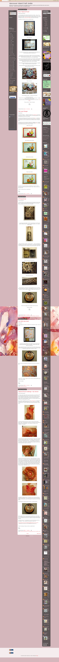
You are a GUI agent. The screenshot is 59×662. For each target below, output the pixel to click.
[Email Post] (31, 193)
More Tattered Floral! (23, 11)
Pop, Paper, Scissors (45, 524)
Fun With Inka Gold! (23, 321)
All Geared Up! (22, 199)
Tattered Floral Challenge (27, 17)
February (46, 27)
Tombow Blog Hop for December (48, 213)
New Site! (45, 634)
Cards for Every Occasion (46, 224)
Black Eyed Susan (48, 308)
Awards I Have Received (12, 31)
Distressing (21, 531)
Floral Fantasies (46, 333)
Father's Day (11, 45)
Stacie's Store (46, 558)
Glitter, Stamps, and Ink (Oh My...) (47, 356)
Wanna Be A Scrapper (45, 633)
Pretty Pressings (46, 533)
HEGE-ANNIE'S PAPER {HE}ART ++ (47, 386)
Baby (10, 33)
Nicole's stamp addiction (46, 493)
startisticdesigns (46, 559)
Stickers (10, 74)
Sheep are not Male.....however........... (48, 442)
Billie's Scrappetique (46, 197)
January (46, 28)
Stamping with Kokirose (46, 573)
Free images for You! (48, 448)
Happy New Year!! (46, 182)
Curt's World (45, 285)
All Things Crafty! (46, 181)
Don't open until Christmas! (48, 325)
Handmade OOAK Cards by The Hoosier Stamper (46, 370)
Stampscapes (11, 69)
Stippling (10, 75)
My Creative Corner (46, 485)
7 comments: (28, 530)
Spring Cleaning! (48, 352)
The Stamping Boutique (12, 78)
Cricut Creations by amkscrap (46, 279)
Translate (46, 14)
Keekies (45, 420)
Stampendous (11, 66)
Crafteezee (45, 243)
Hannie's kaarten (46, 376)
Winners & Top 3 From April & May (48, 162)
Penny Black (37, 531)
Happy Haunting (48, 330)
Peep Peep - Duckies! (48, 281)
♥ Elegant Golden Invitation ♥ (48, 268)
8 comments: (28, 193)
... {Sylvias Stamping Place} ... (46, 151)
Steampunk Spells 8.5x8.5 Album (48, 426)
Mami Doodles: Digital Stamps (46, 464)
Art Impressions (35, 114)
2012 (44, 30)
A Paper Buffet (46, 165)
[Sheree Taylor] (12, 128)
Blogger (37, 655)
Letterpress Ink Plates (12, 55)
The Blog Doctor (46, 592)
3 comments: (28, 385)
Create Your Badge (11, 129)
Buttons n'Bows (46, 203)
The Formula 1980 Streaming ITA (48, 487)
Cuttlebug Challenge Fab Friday (46, 295)
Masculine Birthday (11, 58)
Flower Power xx (48, 469)
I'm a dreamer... (46, 393)
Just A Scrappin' (46, 406)
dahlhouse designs (46, 299)
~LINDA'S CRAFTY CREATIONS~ (46, 433)
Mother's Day (11, 61)
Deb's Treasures (46, 306)
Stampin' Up (11, 68)
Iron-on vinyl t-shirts (48, 540)
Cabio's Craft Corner (46, 211)
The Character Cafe (46, 605)
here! (37, 522)
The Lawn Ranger (23, 111)
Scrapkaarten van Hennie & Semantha (47, 545)
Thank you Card (48, 205)
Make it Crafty (46, 460)
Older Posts (39, 533)
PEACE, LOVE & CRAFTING (46, 510)
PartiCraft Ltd (46, 495)
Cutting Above (46, 287)
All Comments (12, 14)
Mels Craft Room (46, 467)
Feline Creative (46, 328)
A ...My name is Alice (46, 412)
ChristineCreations (46, 231)
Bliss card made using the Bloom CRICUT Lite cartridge (46, 320)
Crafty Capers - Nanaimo (46, 136)
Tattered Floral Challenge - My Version (28, 391)
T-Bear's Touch (46, 586)
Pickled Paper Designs (46, 518)
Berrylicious (45, 191)
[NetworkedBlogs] (12, 96)
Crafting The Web (46, 250)
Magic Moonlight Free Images (46, 446)
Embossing (21, 386)
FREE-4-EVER (46, 339)
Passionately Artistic (46, 502)
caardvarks (45, 208)
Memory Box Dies (32, 531)
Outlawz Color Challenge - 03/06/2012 (46, 129)
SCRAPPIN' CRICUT (47, 550)
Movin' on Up (45, 166)
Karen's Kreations (46, 414)
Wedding (10, 83)
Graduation (10, 48)
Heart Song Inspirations (45, 382)
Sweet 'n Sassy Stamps (46, 580)
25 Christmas (48, 535)
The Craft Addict (46, 608)
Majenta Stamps (11, 57)
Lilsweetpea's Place (47, 429)
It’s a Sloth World (48, 302)
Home (28, 533)
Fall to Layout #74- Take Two (48, 240)
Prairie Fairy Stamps (45, 530)
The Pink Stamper (46, 614)
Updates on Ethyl (11, 80)
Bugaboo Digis (11, 37)
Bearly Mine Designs (45, 184)
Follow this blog (12, 97)
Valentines (10, 81)
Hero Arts (10, 51)
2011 (44, 31)
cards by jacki (46, 216)
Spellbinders (11, 65)
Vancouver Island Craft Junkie (46, 627)
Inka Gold (25, 386)
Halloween (10, 49)
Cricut (10, 40)
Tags (39, 531)
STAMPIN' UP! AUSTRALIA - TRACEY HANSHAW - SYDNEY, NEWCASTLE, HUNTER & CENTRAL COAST (47, 563)
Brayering (10, 36)
